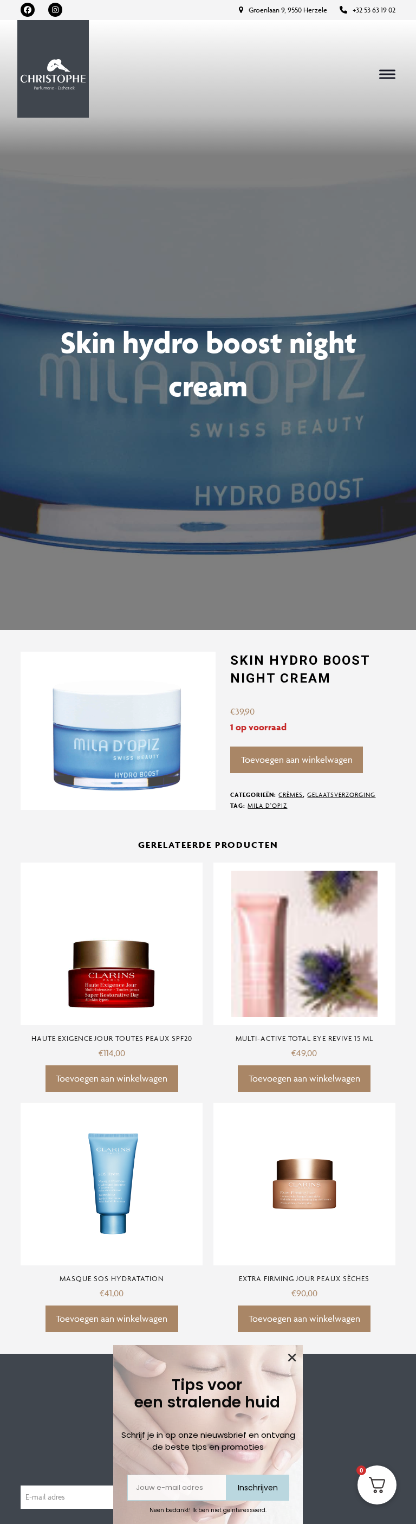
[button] (387, 74)
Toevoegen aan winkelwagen (297, 759)
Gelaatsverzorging (341, 794)
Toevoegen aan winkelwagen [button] (111, 1078)
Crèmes (290, 794)
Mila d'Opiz (267, 805)
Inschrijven (258, 1487)
